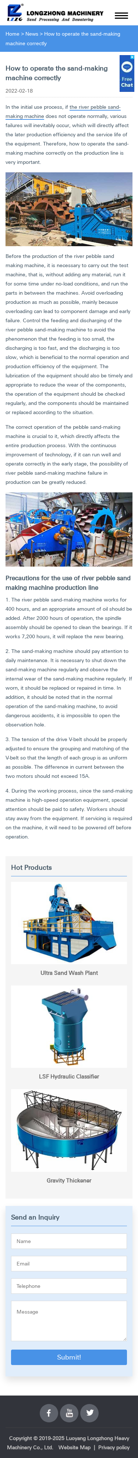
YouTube (69, 1408)
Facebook (49, 1408)
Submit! (69, 1357)
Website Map (75, 1447)
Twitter (89, 1408)
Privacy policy (114, 1447)
